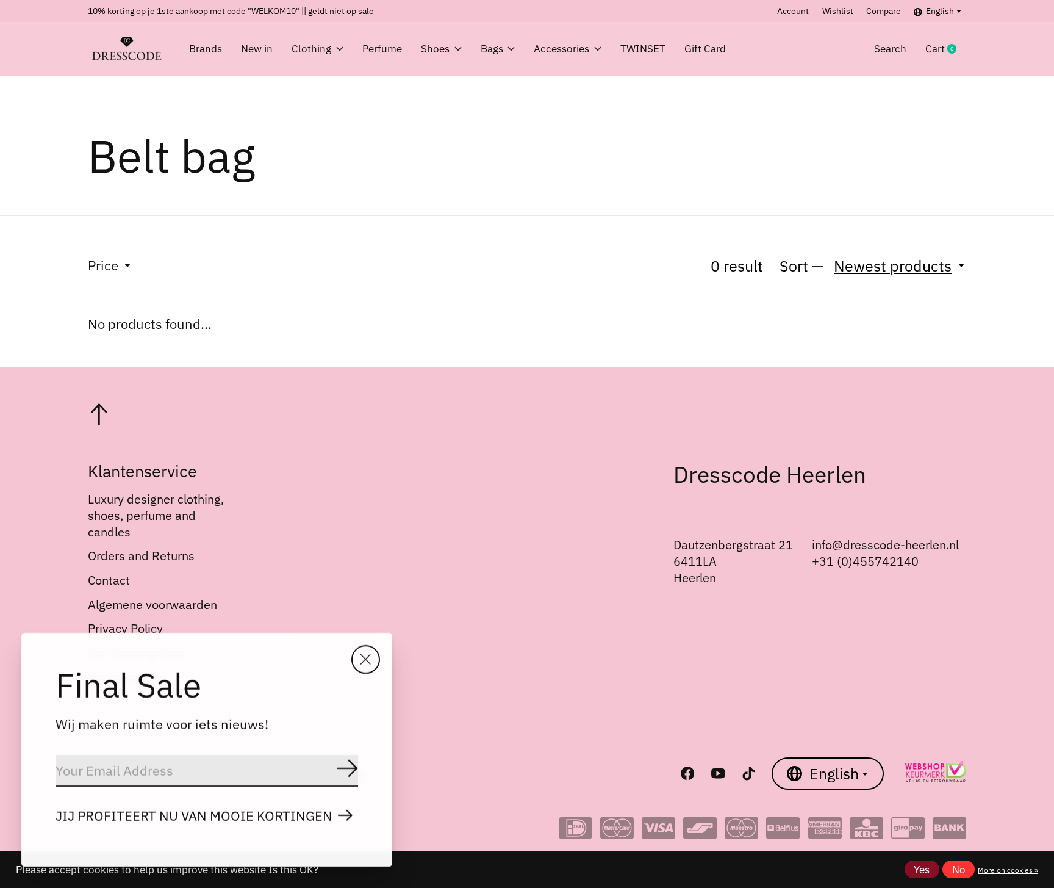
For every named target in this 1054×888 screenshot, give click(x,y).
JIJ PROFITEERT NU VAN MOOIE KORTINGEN (194, 816)
